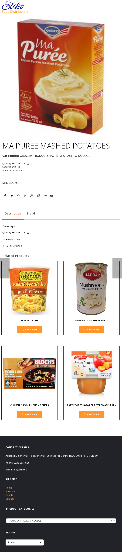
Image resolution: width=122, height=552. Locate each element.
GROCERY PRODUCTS (34, 156)
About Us (10, 491)
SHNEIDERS (10, 183)
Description (13, 213)
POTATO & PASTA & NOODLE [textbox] (60, 520)
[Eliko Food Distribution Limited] (14, 7)
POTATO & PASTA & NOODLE (70, 156)
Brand (30, 213)
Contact (10, 498)
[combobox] (61, 520)
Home (9, 487)
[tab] (13, 214)
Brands (9, 494)
